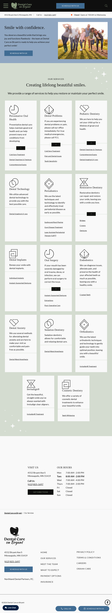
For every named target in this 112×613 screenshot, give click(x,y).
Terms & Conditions (89, 557)
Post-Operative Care (52, 305)
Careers (81, 563)
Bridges (82, 220)
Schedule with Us (70, 6)
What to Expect (50, 570)
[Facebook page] (107, 602)
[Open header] (5, 5)
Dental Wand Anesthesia (18, 359)
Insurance (47, 582)
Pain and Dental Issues (53, 156)
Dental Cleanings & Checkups (20, 160)
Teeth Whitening (68, 415)
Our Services (48, 558)
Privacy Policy (85, 552)
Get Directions (40, 492)
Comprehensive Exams (17, 165)
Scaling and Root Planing (54, 222)
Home (44, 552)
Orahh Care (84, 569)
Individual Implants (16, 278)
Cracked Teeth (85, 295)
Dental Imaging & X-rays (89, 160)
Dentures (83, 230)
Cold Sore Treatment (17, 154)
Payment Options (51, 576)
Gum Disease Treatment (54, 227)
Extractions (49, 300)
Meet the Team (49, 564)
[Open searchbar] (106, 5)
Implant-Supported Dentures (20, 283)
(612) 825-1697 (50, 15)
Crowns (83, 225)
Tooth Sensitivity (51, 161)
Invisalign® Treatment (88, 366)
